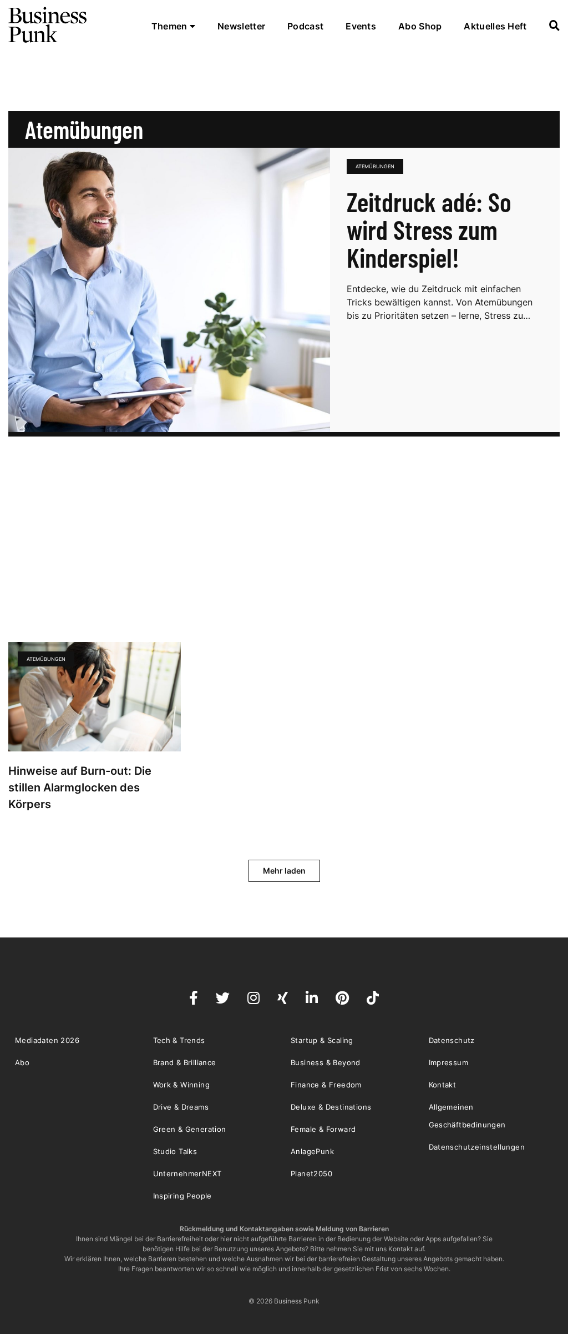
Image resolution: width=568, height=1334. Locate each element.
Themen (170, 26)
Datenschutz (452, 1040)
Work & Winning (181, 1084)
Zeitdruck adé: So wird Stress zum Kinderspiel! (429, 229)
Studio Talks (175, 1151)
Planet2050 (311, 1173)
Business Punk (48, 25)
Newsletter (241, 26)
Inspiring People (182, 1195)
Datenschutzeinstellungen (477, 1146)
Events (361, 26)
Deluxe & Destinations (331, 1106)
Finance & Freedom (326, 1084)
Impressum (449, 1062)
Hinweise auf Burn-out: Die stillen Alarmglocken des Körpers (79, 787)
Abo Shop (420, 26)
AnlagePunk (312, 1151)
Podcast (305, 26)
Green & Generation (189, 1129)
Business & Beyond (326, 1062)
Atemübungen (375, 166)
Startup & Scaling (322, 1040)
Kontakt (443, 1084)
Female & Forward (323, 1129)
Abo (22, 1062)
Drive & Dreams (181, 1106)
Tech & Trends (179, 1040)
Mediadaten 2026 (47, 1040)
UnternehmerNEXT (187, 1173)
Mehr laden (284, 870)
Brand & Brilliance (184, 1062)
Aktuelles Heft (495, 26)
